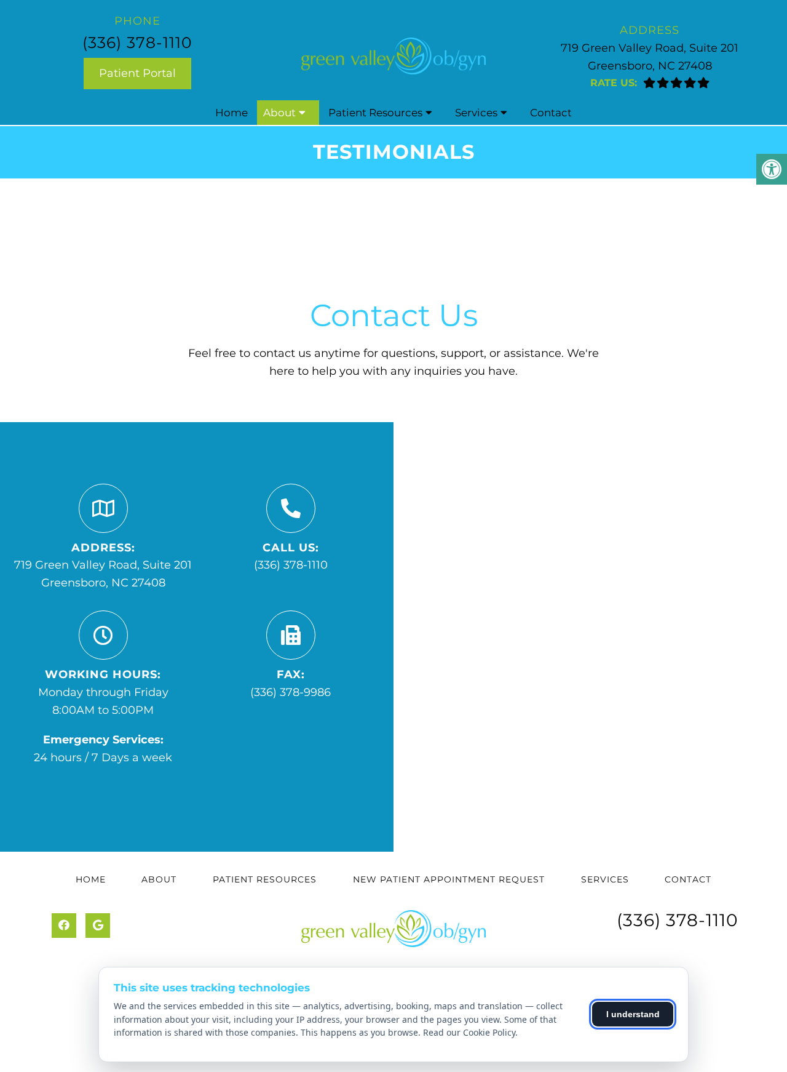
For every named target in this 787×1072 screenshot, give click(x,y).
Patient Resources (375, 112)
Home (231, 112)
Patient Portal (137, 73)
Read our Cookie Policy (469, 1032)
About (279, 112)
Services (476, 112)
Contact (551, 112)
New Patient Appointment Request (449, 879)
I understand (633, 1014)
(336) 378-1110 (137, 42)
